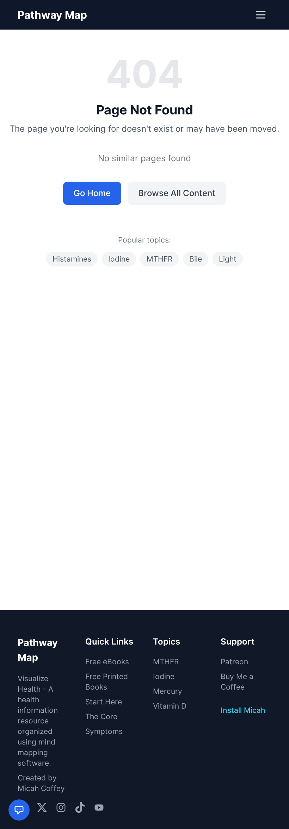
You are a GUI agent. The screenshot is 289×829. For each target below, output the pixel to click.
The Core (101, 716)
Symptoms (104, 731)
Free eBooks (107, 661)
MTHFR (159, 259)
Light (227, 259)
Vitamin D (169, 706)
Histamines (72, 259)
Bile (195, 259)
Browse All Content (176, 193)
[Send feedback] (19, 810)
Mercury (167, 691)
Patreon (234, 661)
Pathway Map (52, 14)
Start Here (103, 701)
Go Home (92, 193)
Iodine (119, 259)
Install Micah (243, 710)
